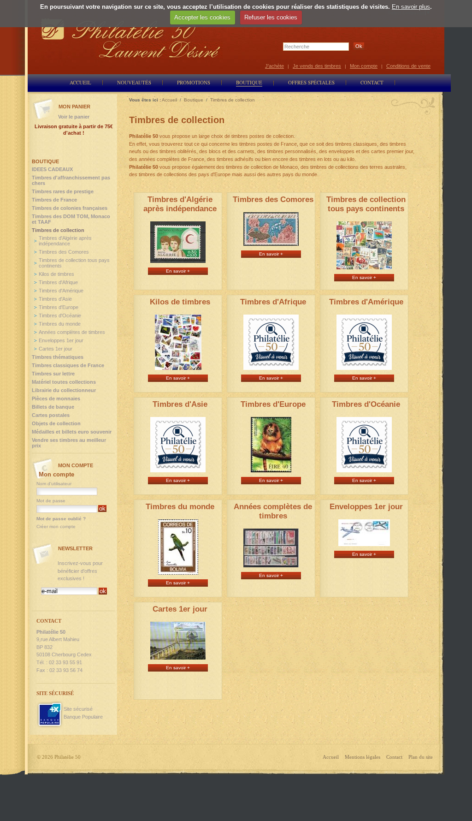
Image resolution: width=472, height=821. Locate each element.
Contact (394, 757)
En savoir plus (411, 6)
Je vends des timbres (317, 66)
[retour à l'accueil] (131, 38)
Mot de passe (50, 500)
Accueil (331, 757)
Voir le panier (73, 116)
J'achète (274, 66)
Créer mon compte (56, 526)
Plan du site (420, 757)
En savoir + (178, 271)
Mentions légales (362, 757)
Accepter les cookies (202, 17)
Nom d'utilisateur (53, 483)
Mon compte (364, 66)
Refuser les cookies (270, 17)
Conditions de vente (408, 66)
